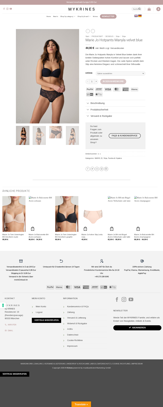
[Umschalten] (87, 103)
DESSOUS (109, 36)
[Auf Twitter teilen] (92, 169)
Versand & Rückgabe (101, 116)
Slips (117, 36)
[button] (158, 9)
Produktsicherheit (99, 109)
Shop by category (66, 16)
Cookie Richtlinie (75, 340)
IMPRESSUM (137, 364)
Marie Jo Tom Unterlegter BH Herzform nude (13, 236)
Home (48, 16)
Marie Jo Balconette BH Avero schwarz (39, 236)
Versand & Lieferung (76, 318)
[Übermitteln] (139, 9)
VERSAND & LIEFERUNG (55, 364)
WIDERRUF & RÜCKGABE (78, 364)
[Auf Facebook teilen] (88, 169)
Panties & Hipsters (115, 158)
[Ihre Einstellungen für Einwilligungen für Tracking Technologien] (3, 305)
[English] (136, 15)
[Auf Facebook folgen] (4, 9)
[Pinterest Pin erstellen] (101, 169)
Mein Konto (41, 306)
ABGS (93, 364)
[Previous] (21, 76)
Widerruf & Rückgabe (77, 323)
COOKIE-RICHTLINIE (121, 364)
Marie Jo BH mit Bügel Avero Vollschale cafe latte (119, 236)
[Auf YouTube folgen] (11, 9)
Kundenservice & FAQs (78, 306)
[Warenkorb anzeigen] (149, 9)
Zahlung (71, 312)
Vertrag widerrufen (46, 320)
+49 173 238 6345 (102, 277)
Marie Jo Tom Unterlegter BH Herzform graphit (66, 236)
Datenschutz (72, 335)
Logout (39, 312)
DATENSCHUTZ (104, 364)
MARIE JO (99, 158)
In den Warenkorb (113, 81)
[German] (140, 15)
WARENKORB (27, 364)
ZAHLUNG (38, 364)
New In (55, 16)
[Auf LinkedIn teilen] (106, 169)
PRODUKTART (97, 36)
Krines (95, 16)
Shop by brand (83, 16)
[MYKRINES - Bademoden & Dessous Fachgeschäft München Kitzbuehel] (81, 9)
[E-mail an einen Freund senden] (97, 169)
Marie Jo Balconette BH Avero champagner (144, 236)
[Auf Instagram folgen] (7, 9)
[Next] (74, 76)
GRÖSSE (88, 73)
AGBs (70, 329)
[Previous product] (93, 31)
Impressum (72, 346)
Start (87, 36)
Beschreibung (98, 103)
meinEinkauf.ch (21, 280)
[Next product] (88, 31)
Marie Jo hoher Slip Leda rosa (92, 236)
